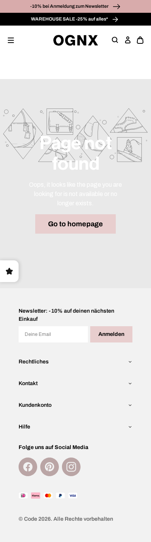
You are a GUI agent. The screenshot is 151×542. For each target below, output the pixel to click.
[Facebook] (28, 467)
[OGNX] (76, 40)
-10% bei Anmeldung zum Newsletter (69, 6)
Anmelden (111, 334)
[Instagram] (71, 467)
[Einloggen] (127, 40)
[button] (10, 40)
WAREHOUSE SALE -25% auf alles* (70, 19)
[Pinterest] (49, 467)
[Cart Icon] (140, 40)
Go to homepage (75, 224)
